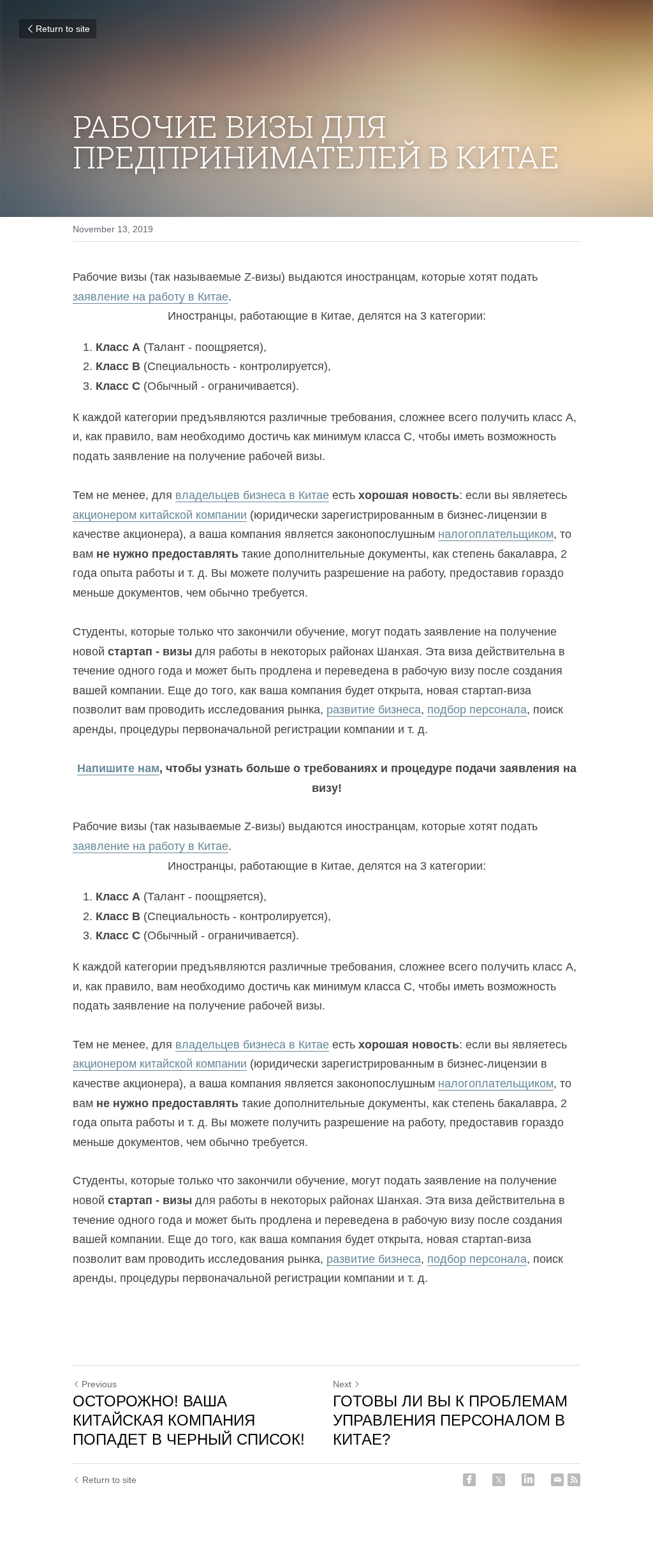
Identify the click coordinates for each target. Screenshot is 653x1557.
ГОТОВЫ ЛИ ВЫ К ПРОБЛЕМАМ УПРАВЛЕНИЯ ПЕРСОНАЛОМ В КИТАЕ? (450, 1420)
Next (342, 1384)
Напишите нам (118, 768)
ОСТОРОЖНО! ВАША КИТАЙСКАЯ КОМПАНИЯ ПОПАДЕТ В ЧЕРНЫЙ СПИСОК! (189, 1420)
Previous (99, 1384)
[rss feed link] (574, 1479)
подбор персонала (477, 709)
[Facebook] (469, 1479)
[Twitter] (498, 1479)
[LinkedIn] (528, 1479)
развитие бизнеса (373, 709)
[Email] (557, 1479)
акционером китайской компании (160, 515)
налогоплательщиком (496, 534)
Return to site (63, 29)
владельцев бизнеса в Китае (252, 495)
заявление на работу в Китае (150, 296)
